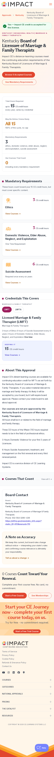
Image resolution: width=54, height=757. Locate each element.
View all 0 (46, 479)
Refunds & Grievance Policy (14, 662)
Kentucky (19, 15)
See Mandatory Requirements (19, 82)
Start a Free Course (14, 595)
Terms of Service (9, 651)
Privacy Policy (8, 655)
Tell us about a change (17, 558)
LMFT (6, 309)
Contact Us (7, 666)
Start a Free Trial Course (27, 631)
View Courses (13, 214)
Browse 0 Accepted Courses (18, 75)
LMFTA (18, 309)
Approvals (6, 15)
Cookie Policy (8, 659)
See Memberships (40, 595)
